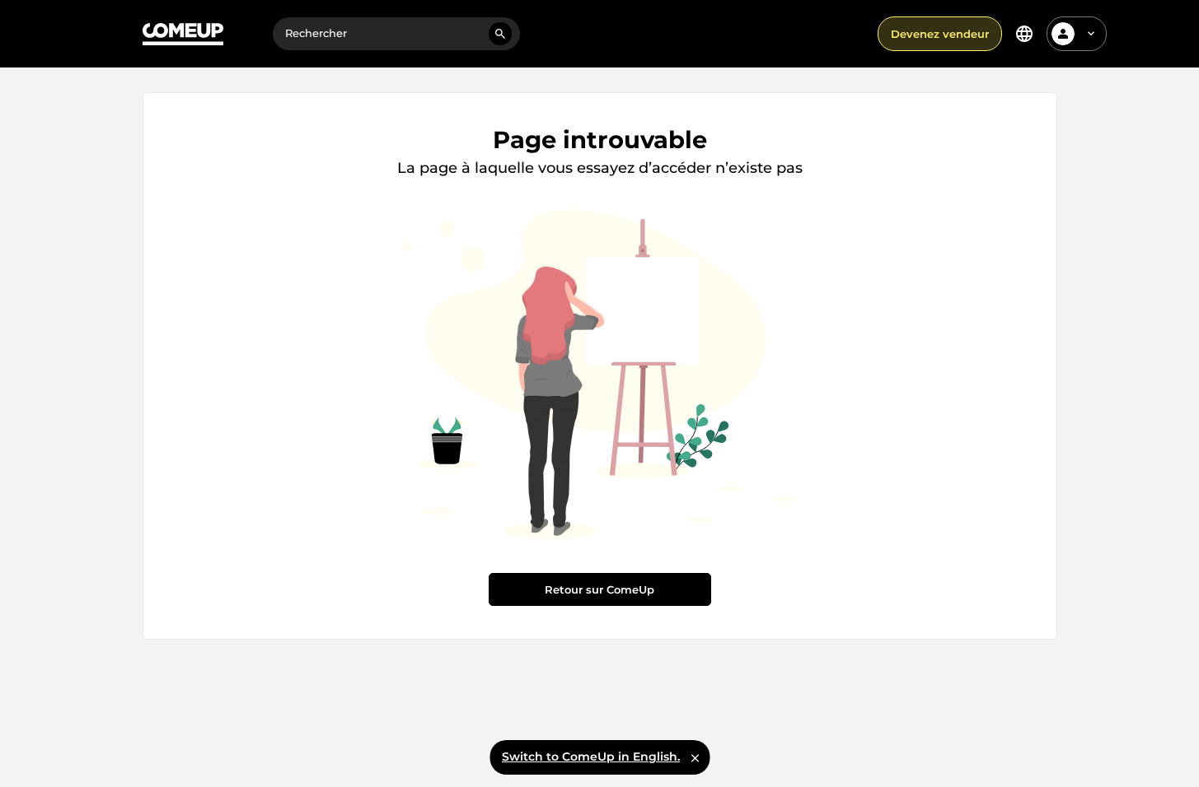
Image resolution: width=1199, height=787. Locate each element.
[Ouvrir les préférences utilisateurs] (1091, 33)
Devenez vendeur (940, 33)
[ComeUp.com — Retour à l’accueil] (183, 34)
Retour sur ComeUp (599, 589)
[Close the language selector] (694, 757)
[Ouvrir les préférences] (1024, 34)
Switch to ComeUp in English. (591, 756)
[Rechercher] (500, 33)
